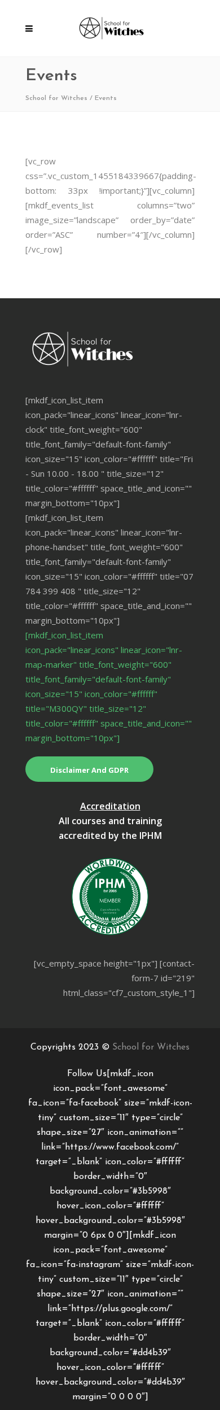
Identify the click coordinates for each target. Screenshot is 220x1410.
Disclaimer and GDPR (89, 770)
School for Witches (56, 98)
